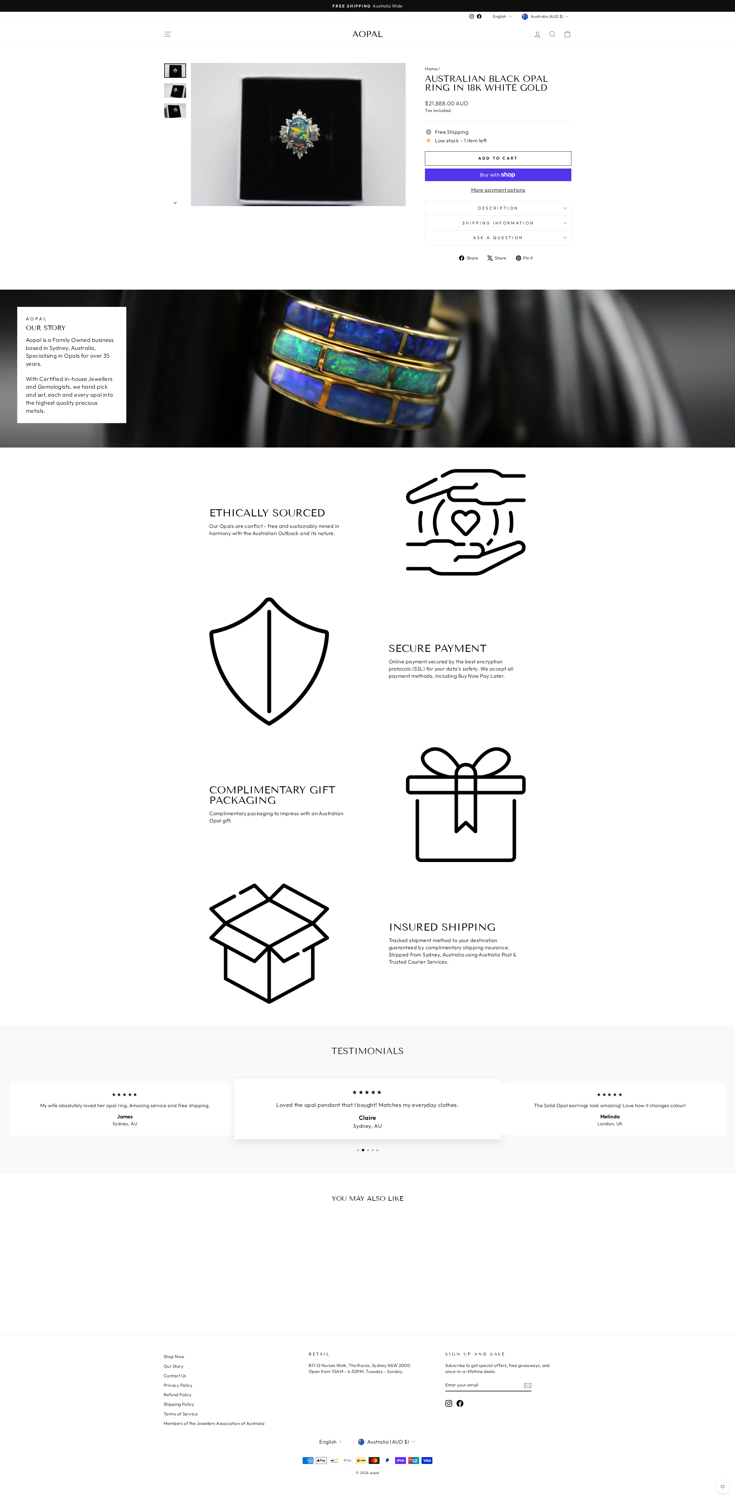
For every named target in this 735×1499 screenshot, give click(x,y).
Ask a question (498, 237)
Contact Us (175, 1375)
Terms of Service (181, 1414)
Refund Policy (178, 1394)
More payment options (498, 190)
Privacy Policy (178, 1385)
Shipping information (498, 223)
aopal (367, 34)
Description (498, 208)
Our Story (173, 1366)
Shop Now (174, 1356)
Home (431, 68)
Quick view (212, 1274)
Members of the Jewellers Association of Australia (214, 1423)
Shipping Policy (179, 1404)
